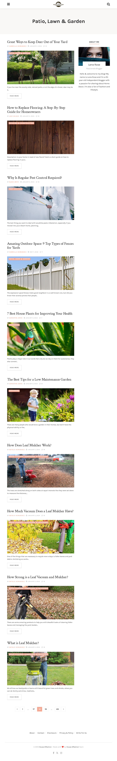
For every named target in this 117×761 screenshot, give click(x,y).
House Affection (45, 747)
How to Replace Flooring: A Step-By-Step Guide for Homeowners (36, 109)
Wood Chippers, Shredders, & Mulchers (28, 456)
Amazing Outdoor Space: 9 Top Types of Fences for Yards (40, 245)
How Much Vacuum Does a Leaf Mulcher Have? (40, 511)
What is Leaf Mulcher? (23, 643)
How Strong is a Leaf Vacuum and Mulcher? (37, 577)
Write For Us (81, 733)
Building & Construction (21, 123)
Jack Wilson (14, 116)
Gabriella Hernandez (18, 46)
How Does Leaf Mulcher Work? (29, 445)
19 (46, 709)
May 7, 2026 (34, 252)
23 (57, 709)
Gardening (14, 325)
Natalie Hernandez (17, 449)
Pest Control (15, 189)
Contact (41, 733)
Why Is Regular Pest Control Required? (34, 177)
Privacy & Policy (66, 733)
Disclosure (52, 733)
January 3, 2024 (28, 116)
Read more (14, 96)
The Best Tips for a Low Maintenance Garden (39, 379)
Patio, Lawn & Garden (19, 53)
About (32, 733)
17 (33, 709)
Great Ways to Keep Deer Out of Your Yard (37, 41)
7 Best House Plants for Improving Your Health (39, 313)
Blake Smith (14, 182)
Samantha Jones (15, 318)
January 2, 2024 (36, 46)
